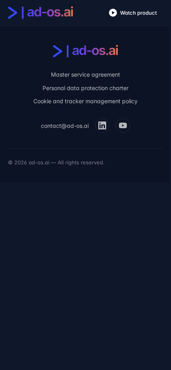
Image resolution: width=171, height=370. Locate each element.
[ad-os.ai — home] (40, 12)
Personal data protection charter (85, 88)
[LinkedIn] (102, 125)
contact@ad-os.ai (65, 125)
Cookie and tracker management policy (85, 101)
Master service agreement (85, 74)
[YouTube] (123, 125)
